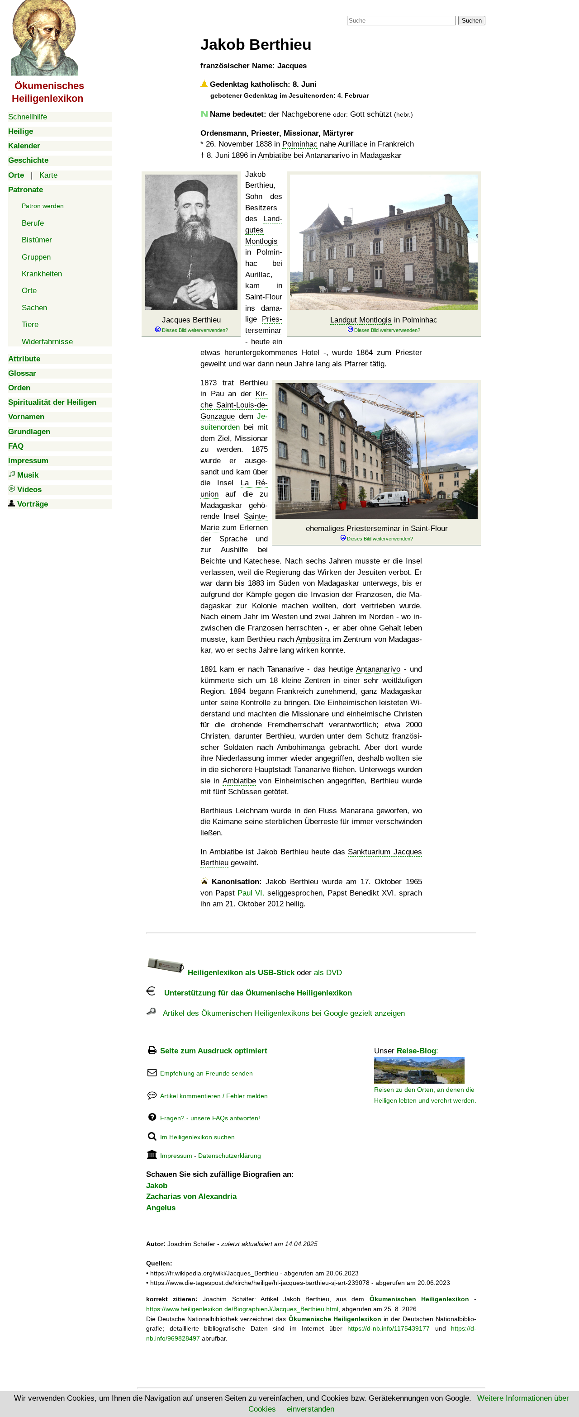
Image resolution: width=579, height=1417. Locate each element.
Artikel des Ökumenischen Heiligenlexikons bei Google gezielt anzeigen (280, 1013)
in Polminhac (383, 320)
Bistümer (37, 240)
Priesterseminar (373, 528)
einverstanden (310, 1409)
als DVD (328, 972)
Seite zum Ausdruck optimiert (213, 1051)
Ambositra (313, 639)
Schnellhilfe (27, 117)
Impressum (176, 1155)
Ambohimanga (301, 747)
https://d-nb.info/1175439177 (388, 1328)
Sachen (34, 307)
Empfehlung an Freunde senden (206, 1073)
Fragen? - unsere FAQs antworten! (210, 1118)
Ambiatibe (274, 155)
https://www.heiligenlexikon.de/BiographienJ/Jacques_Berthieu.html (242, 1309)
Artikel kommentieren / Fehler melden (214, 1095)
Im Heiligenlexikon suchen (197, 1137)
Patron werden (43, 205)
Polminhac (300, 144)
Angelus (161, 1208)
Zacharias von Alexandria (191, 1196)
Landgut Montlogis (361, 320)
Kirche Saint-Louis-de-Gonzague (234, 404)
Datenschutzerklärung (229, 1155)
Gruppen (36, 257)
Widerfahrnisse (47, 341)
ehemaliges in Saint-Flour (377, 528)
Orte (29, 290)
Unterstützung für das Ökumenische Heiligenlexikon (253, 993)
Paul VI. (251, 893)
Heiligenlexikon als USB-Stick (239, 972)
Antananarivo (378, 669)
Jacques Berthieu (191, 320)
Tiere (30, 324)
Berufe (33, 223)
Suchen (472, 20)
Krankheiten (42, 274)
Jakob (156, 1185)
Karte (48, 175)
